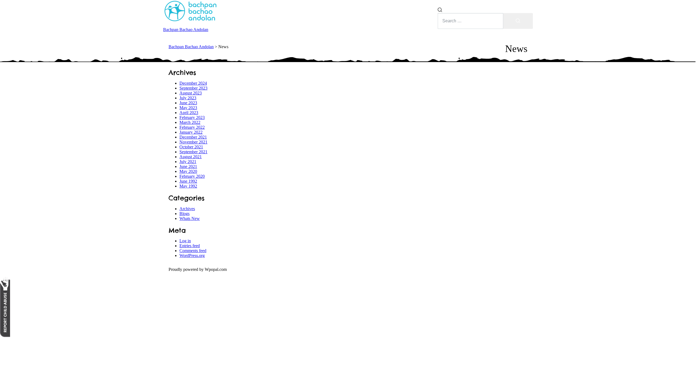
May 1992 (188, 186)
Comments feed (192, 250)
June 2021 (188, 166)
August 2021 (190, 156)
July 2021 (187, 161)
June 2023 (188, 102)
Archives (187, 208)
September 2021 (193, 151)
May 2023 (188, 107)
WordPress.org (192, 255)
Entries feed (189, 245)
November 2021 (193, 142)
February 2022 (192, 127)
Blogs (184, 213)
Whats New (189, 218)
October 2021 (191, 147)
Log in (185, 240)
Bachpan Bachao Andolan (185, 29)
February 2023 (192, 117)
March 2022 (189, 122)
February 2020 (192, 176)
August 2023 (190, 93)
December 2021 (193, 137)
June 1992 (188, 181)
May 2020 (188, 171)
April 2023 (188, 112)
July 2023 (187, 98)
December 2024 (193, 83)
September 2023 (193, 88)
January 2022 (191, 132)
